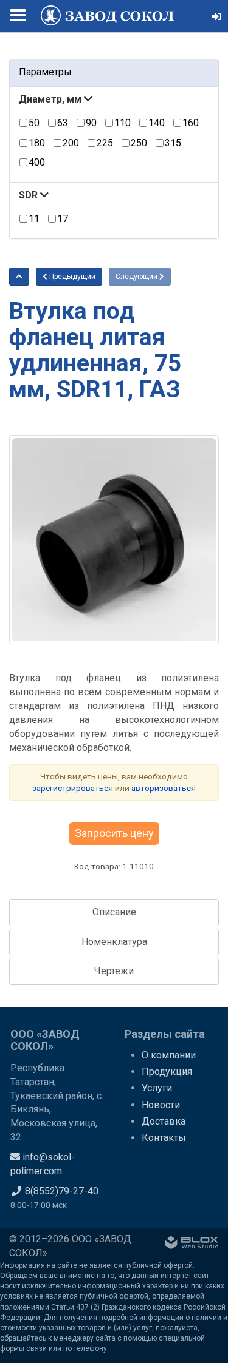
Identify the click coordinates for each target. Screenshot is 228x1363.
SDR (29, 195)
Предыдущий (71, 276)
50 (34, 123)
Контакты (164, 1137)
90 (91, 123)
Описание (114, 912)
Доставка (163, 1121)
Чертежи (114, 971)
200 (71, 143)
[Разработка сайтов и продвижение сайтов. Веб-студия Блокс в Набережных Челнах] (191, 1244)
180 (37, 143)
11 (34, 218)
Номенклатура (114, 941)
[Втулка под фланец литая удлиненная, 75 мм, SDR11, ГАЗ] (114, 539)
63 (62, 123)
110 (122, 123)
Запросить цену (114, 833)
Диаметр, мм (51, 99)
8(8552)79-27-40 (60, 1191)
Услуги (157, 1088)
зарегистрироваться (72, 788)
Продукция (167, 1071)
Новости (161, 1105)
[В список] (19, 277)
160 (190, 123)
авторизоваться (163, 788)
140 (156, 123)
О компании (169, 1055)
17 (62, 218)
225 (105, 143)
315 (173, 143)
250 (139, 143)
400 (37, 162)
